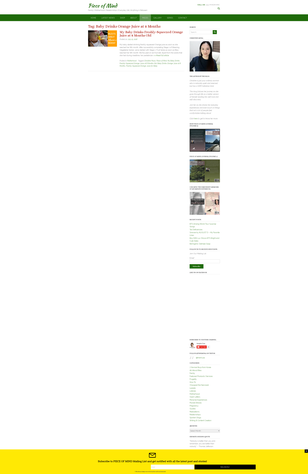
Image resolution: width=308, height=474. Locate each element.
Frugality (193, 379)
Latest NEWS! (108, 18)
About (133, 18)
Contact (182, 18)
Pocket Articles (196, 403)
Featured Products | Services (201, 376)
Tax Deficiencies (196, 230)
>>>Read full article (161, 55)
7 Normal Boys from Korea (200, 367)
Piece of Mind (102, 6)
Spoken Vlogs (195, 418)
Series (170, 18)
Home (93, 18)
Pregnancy (194, 406)
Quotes (193, 409)
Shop (122, 18)
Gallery (158, 18)
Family (192, 373)
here (196, 119)
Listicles (193, 391)
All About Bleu (196, 370)
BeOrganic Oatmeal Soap (200, 244)
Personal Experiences (198, 400)
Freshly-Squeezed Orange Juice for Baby (141, 66)
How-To (193, 382)
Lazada (193, 388)
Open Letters (195, 397)
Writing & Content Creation (200, 420)
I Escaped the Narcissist (199, 385)
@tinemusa (200, 358)
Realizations (194, 412)
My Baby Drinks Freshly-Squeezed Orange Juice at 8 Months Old (151, 33)
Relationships (195, 414)
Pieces (145, 18)
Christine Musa (150, 61)
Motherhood (131, 61)
